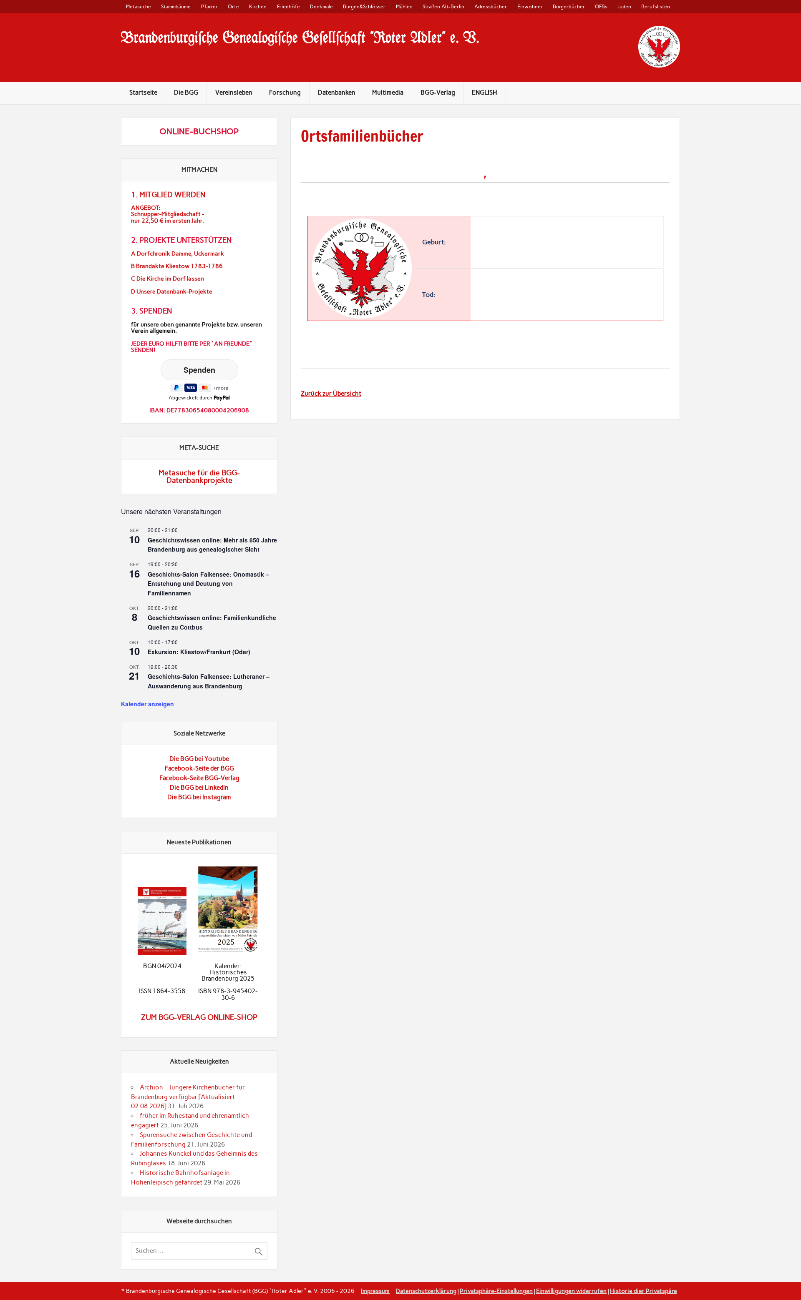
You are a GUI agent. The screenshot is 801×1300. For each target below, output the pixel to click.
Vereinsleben (233, 92)
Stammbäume (176, 6)
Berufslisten (655, 6)
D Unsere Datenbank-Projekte (171, 291)
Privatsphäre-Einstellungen (496, 1290)
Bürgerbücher (569, 6)
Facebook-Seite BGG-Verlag (199, 778)
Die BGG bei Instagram (199, 797)
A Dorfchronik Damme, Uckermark (177, 253)
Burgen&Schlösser (364, 6)
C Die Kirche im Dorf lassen (167, 278)
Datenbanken (336, 92)
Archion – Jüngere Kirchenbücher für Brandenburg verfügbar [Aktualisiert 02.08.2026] (188, 1097)
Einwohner (530, 6)
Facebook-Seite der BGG (199, 768)
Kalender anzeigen (147, 704)
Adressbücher (490, 6)
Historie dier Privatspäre (643, 1290)
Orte (233, 6)
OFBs (601, 6)
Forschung (285, 92)
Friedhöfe (288, 6)
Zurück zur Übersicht (331, 393)
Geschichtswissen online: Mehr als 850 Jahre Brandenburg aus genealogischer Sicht (212, 545)
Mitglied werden (172, 194)
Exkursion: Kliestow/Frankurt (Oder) (199, 651)
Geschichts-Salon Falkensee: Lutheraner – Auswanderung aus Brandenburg (209, 681)
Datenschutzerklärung (426, 1290)
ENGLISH (484, 92)
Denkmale (321, 6)
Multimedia (387, 92)
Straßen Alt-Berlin (443, 6)
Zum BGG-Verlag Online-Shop (199, 1017)
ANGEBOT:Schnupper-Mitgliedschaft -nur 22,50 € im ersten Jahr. (167, 214)
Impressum (375, 1290)
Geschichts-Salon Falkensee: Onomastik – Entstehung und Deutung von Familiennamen (208, 583)
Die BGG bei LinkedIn (199, 787)
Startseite (143, 92)
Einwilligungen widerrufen (571, 1290)
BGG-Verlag (438, 92)
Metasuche (138, 6)
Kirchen (258, 6)
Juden (624, 6)
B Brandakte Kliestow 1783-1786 (177, 266)
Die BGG (186, 92)
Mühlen (404, 6)
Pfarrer (209, 6)
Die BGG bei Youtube (199, 759)
